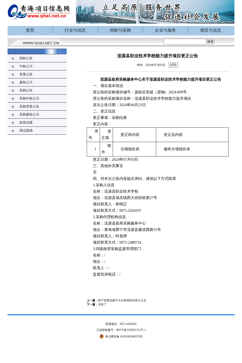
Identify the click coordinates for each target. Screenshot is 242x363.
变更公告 (26, 74)
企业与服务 (165, 30)
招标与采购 (120, 30)
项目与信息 (210, 30)
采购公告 (26, 90)
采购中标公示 (29, 98)
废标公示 (26, 82)
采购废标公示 (29, 114)
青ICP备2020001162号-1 (131, 330)
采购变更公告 (29, 106)
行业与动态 (75, 30)
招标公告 (26, 58)
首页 (30, 30)
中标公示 (26, 66)
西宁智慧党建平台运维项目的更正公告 (122, 300)
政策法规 (26, 122)
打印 (173, 65)
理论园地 (26, 130)
